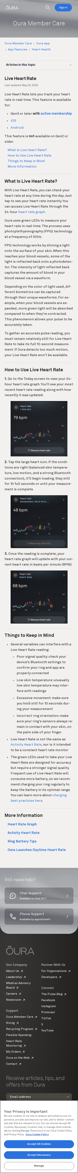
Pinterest (48, 1012)
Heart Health (41, 49)
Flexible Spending (18, 1035)
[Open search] (48, 7)
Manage (39, 1166)
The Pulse (51, 994)
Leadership (14, 977)
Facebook (48, 1000)
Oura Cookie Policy (37, 1134)
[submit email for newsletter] (67, 1097)
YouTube (47, 1030)
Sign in (63, 7)
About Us (12, 971)
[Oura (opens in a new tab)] (12, 7)
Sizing (10, 1023)
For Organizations (54, 971)
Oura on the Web (18, 1057)
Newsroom (13, 999)
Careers (11, 993)
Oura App (43, 43)
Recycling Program (19, 1029)
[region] (39, 1136)
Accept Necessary (39, 1155)
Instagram (48, 1006)
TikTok (46, 1018)
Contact (11, 1064)
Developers (49, 977)
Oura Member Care (18, 43)
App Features (17, 49)
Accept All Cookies (39, 1144)
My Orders (13, 1051)
